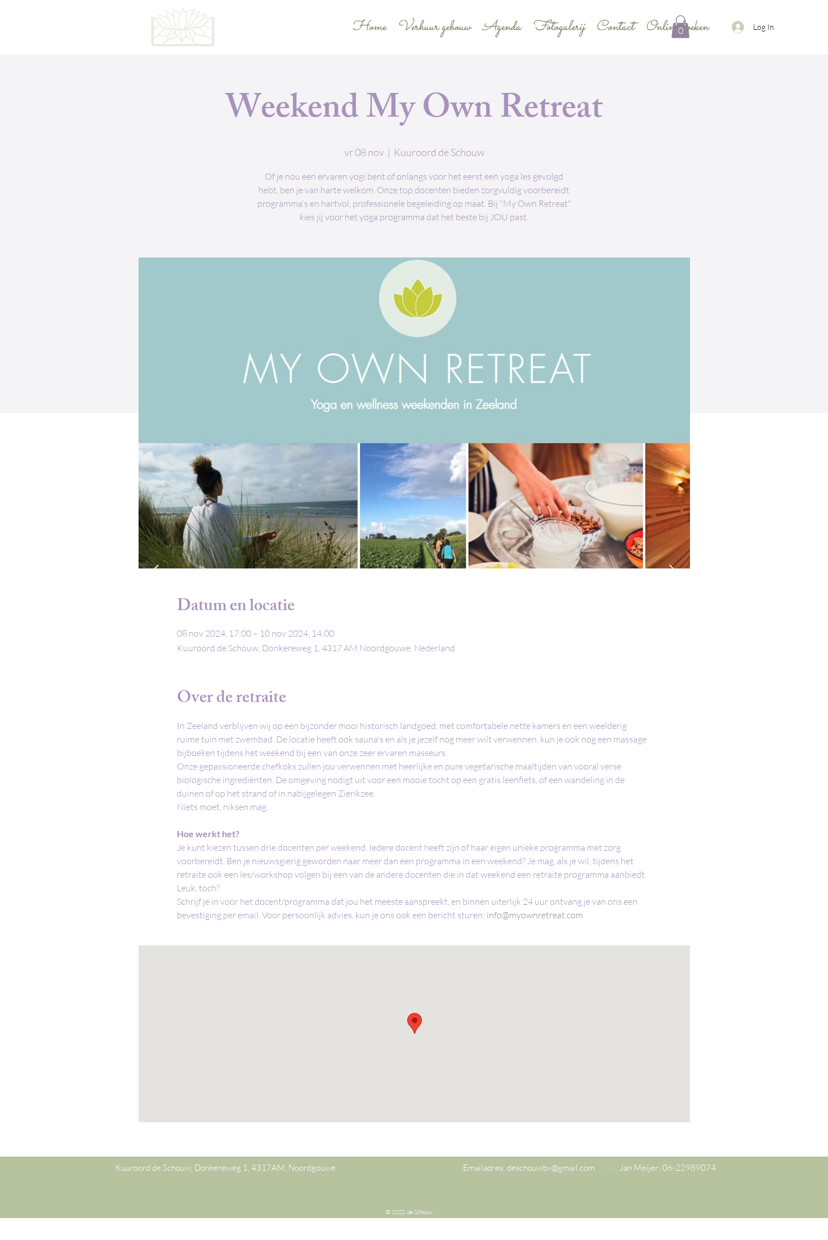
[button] (680, 26)
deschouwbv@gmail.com (551, 1167)
